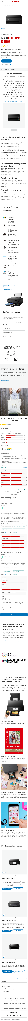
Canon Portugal (13, 1012)
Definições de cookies (20, 1008)
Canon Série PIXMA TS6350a (7, 69)
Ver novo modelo (7, 971)
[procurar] (5, 2)
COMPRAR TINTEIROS (18, 888)
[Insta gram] (10, 1015)
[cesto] (2, 2)
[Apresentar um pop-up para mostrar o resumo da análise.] (13, 46)
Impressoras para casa (6, 34)
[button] (4, 130)
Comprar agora (6, 888)
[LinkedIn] (14, 1015)
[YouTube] (20, 1015)
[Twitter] (17, 1015)
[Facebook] (7, 1015)
